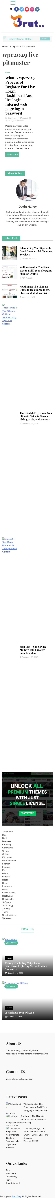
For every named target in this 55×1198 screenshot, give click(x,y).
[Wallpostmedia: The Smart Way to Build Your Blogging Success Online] (13, 1105)
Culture (5, 854)
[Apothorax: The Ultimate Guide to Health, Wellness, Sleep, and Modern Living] (12, 1116)
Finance (6, 867)
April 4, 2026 (26, 278)
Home (5, 883)
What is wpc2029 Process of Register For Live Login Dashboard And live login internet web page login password (20, 95)
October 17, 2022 (28, 259)
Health (5, 880)
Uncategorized (9, 915)
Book (4, 838)
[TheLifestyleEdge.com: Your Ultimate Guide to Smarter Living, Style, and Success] (13, 1138)
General (6, 876)
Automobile (7, 831)
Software (6, 902)
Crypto (5, 851)
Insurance (7, 886)
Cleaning (6, 844)
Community (7, 847)
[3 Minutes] (27, 939)
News (5, 889)
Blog (4, 835)
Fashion (6, 863)
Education (7, 857)
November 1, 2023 (15, 973)
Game (7, 73)
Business (6, 841)
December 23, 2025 (29, 657)
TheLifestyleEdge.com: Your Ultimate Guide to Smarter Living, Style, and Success (36, 416)
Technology (7, 905)
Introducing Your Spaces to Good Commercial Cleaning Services (36, 251)
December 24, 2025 (29, 424)
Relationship (8, 899)
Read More (12, 154)
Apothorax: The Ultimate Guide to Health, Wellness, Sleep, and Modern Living (35, 290)
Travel (5, 912)
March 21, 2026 (28, 297)
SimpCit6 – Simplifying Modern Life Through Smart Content (33, 650)
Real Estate (7, 896)
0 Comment (19, 121)
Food (4, 870)
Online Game (8, 892)
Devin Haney (13, 118)
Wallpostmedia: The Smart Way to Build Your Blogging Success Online (36, 270)
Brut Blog (16, 1196)
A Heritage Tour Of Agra (19, 1012)
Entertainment (9, 860)
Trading (6, 908)
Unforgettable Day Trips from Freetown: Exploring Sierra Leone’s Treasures (26, 966)
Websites (6, 918)
